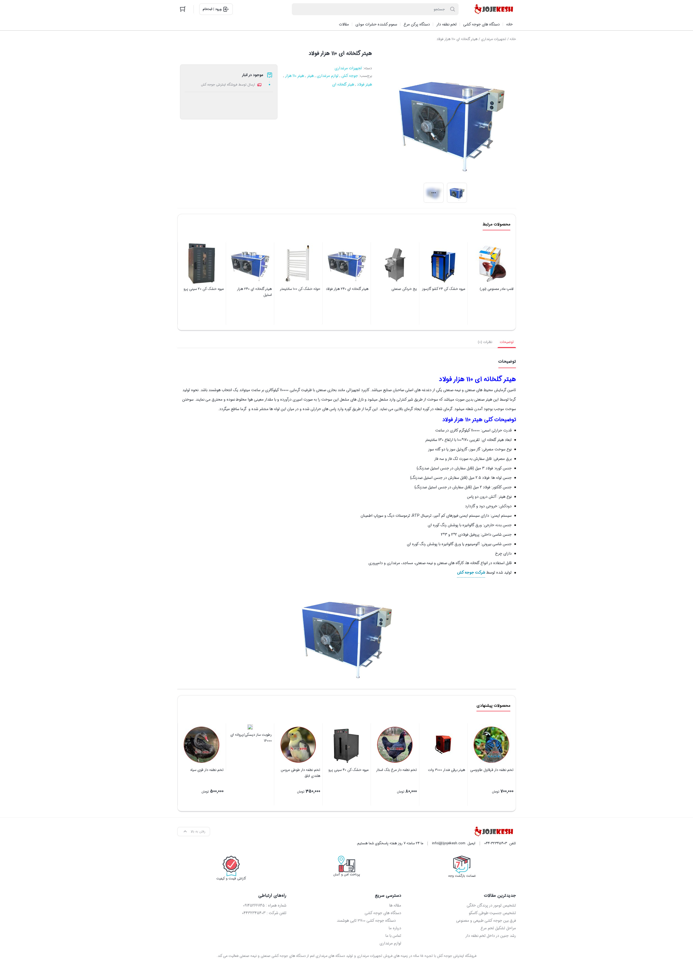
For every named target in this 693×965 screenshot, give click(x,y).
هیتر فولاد (364, 84)
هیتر (310, 76)
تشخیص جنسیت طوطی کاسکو (492, 913)
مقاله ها (395, 905)
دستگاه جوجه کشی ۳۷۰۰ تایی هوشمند (366, 921)
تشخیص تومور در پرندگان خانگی (491, 905)
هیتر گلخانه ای (343, 84)
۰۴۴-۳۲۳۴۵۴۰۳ (495, 843)
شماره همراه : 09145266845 (264, 905)
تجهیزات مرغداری (493, 39)
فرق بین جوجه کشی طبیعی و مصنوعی (486, 921)
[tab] (507, 342)
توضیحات (507, 342)
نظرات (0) (485, 342)
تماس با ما (393, 936)
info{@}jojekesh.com (448, 843)
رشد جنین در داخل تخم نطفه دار (490, 936)
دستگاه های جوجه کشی (383, 913)
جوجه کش (349, 76)
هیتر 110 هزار (294, 76)
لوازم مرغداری (327, 76)
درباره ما (395, 928)
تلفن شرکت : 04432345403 (264, 913)
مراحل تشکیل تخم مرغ (498, 928)
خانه (513, 39)
